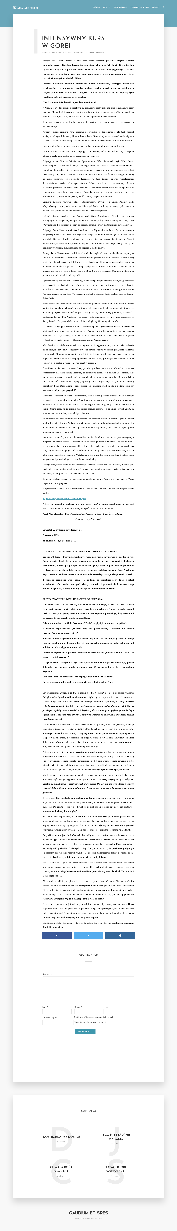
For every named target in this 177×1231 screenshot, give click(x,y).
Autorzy (106, 7)
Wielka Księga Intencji (139, 7)
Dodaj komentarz (96, 52)
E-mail (78, 1007)
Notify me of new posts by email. (91, 1022)
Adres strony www (50, 1017)
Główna (96, 7)
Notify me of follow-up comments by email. (93, 1017)
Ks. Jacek (51, 52)
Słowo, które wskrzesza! (115, 1169)
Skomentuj (47, 974)
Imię (45, 1007)
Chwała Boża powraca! (61, 1169)
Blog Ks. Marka (120, 7)
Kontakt (155, 7)
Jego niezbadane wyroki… (115, 1136)
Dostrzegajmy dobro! (61, 1137)
